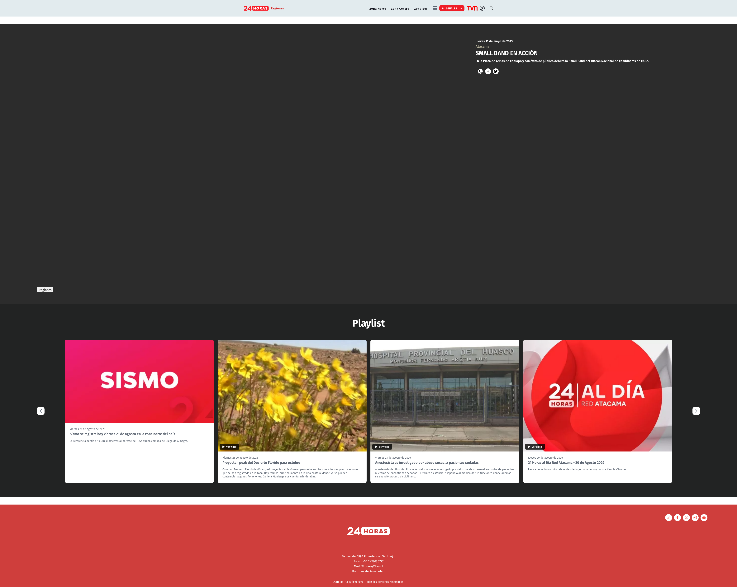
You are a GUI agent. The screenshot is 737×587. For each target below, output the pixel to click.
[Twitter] (496, 71)
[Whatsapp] (480, 71)
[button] (696, 411)
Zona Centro (400, 8)
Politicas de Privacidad (368, 571)
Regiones (45, 290)
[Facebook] (488, 71)
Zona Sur (421, 8)
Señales (451, 8)
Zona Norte (377, 8)
